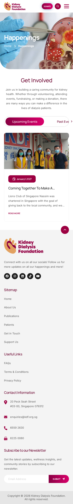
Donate (47, 6)
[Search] (58, 6)
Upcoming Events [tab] (24, 121)
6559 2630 (17, 427)
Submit (56, 479)
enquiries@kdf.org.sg (23, 416)
